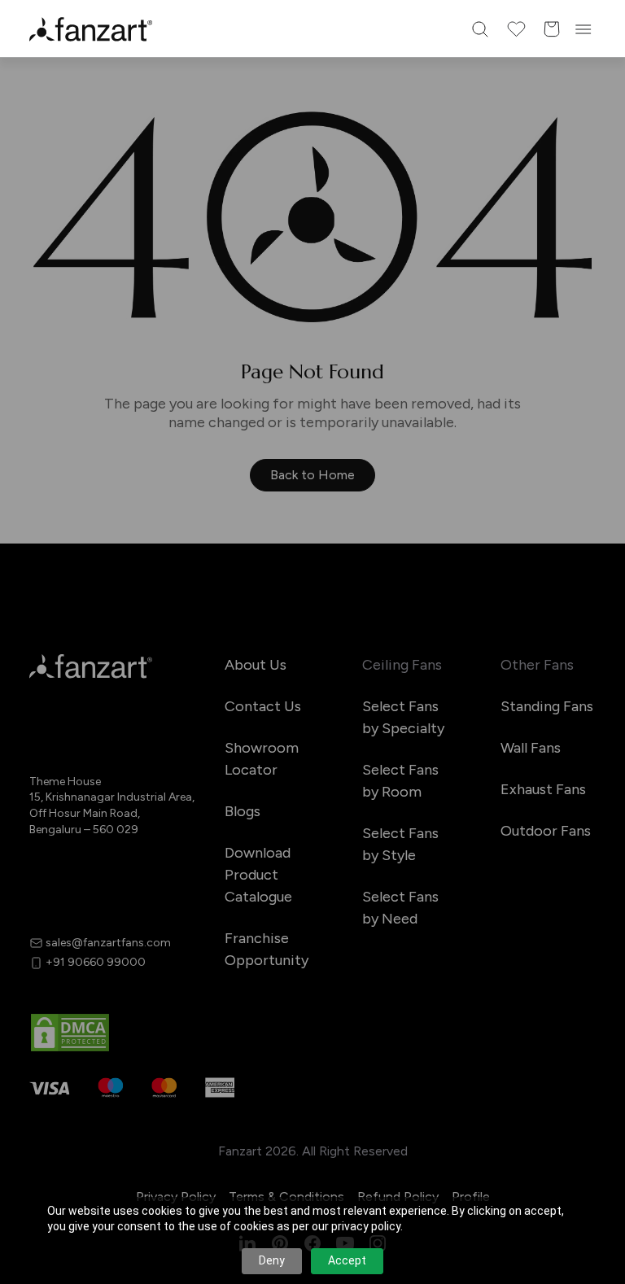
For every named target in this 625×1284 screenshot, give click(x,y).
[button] (312, 824)
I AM (151, 726)
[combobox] (312, 765)
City (151, 662)
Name (155, 534)
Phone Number (182, 598)
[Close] (503, 371)
